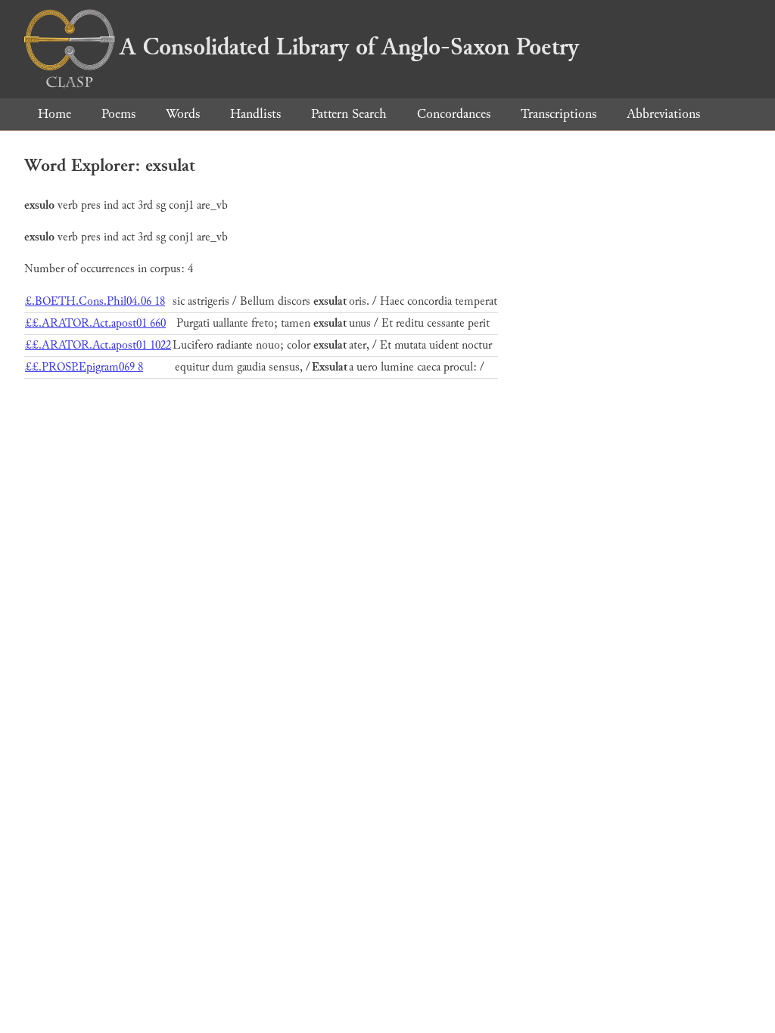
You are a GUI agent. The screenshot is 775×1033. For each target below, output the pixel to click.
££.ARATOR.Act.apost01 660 (95, 323)
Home (54, 113)
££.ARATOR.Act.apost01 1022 (98, 345)
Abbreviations (663, 113)
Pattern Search (349, 113)
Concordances (453, 113)
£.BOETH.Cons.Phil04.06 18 (95, 301)
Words (183, 113)
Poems (118, 113)
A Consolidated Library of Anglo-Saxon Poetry (349, 46)
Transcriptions (558, 113)
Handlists (255, 113)
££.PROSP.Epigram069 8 (84, 367)
